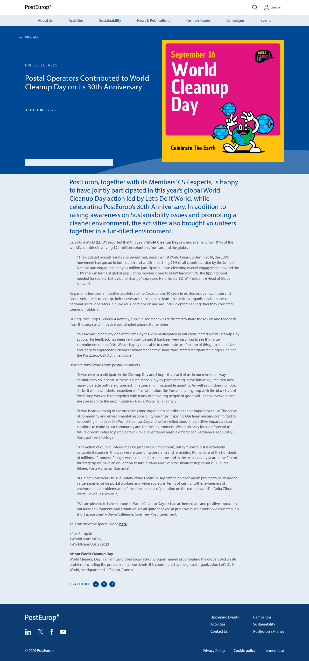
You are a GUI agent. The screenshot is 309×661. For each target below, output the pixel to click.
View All (32, 37)
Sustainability (110, 20)
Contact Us (219, 631)
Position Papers (198, 20)
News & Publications (153, 20)
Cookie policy (245, 650)
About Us (45, 20)
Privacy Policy (214, 650)
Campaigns (235, 20)
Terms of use (274, 650)
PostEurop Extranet (268, 631)
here (123, 523)
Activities (76, 20)
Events (265, 20)
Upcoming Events (225, 617)
